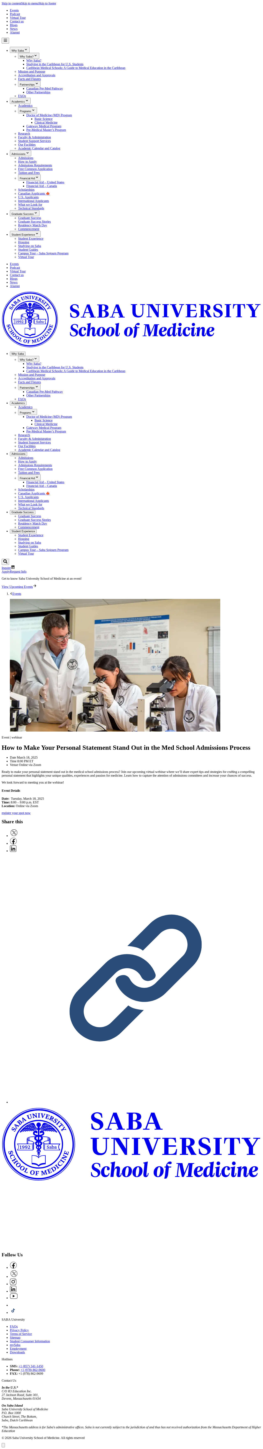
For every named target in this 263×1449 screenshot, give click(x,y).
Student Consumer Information (30, 1341)
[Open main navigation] (5, 41)
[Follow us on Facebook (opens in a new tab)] (13, 1267)
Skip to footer (47, 3)
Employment (18, 1348)
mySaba (15, 1345)
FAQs (14, 1326)
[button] (3, 1445)
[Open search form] (5, 562)
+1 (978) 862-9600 (33, 1370)
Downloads (17, 1352)
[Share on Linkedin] (13, 851)
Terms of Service (21, 1334)
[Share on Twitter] (14, 835)
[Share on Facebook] (13, 843)
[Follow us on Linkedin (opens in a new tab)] (13, 1291)
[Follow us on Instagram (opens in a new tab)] (13, 1284)
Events (16, 593)
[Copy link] (135, 1102)
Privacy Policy (19, 1330)
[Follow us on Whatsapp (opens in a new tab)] (13, 1305)
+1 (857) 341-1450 (30, 1366)
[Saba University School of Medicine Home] (131, 346)
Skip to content (11, 3)
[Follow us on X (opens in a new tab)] (14, 1276)
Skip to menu (29, 3)
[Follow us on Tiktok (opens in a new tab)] (13, 1312)
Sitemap (15, 1337)
